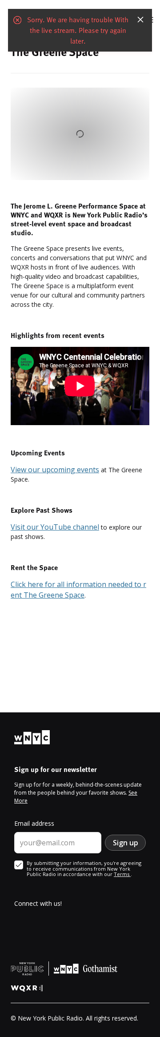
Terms (122, 874)
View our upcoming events (55, 469)
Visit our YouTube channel (55, 527)
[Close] (140, 19)
